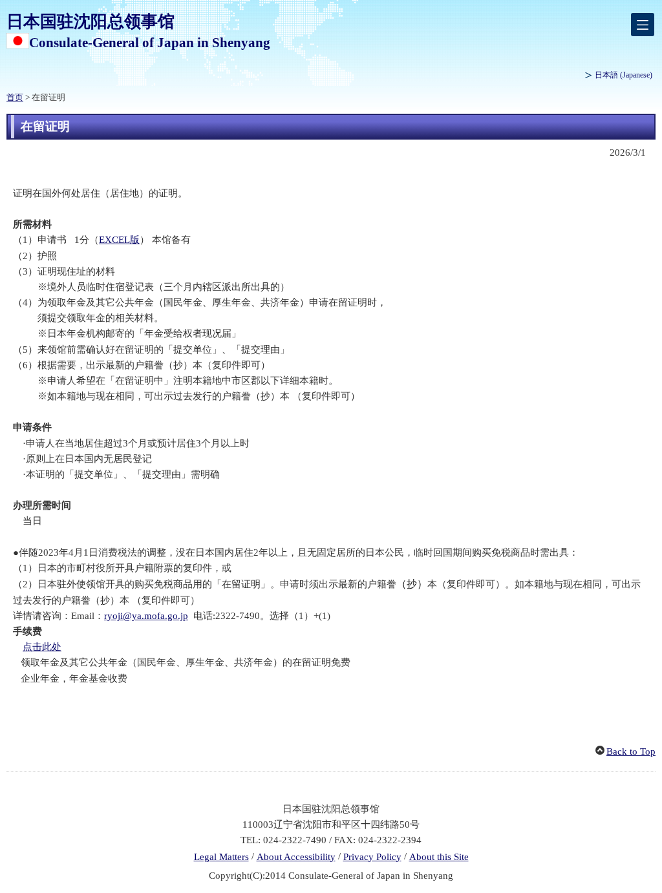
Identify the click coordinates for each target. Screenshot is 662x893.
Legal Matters (221, 857)
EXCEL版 (119, 240)
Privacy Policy (372, 857)
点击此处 (42, 647)
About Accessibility (296, 857)
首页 (14, 97)
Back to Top (631, 751)
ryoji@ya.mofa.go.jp (146, 616)
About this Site (439, 857)
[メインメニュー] (642, 24)
